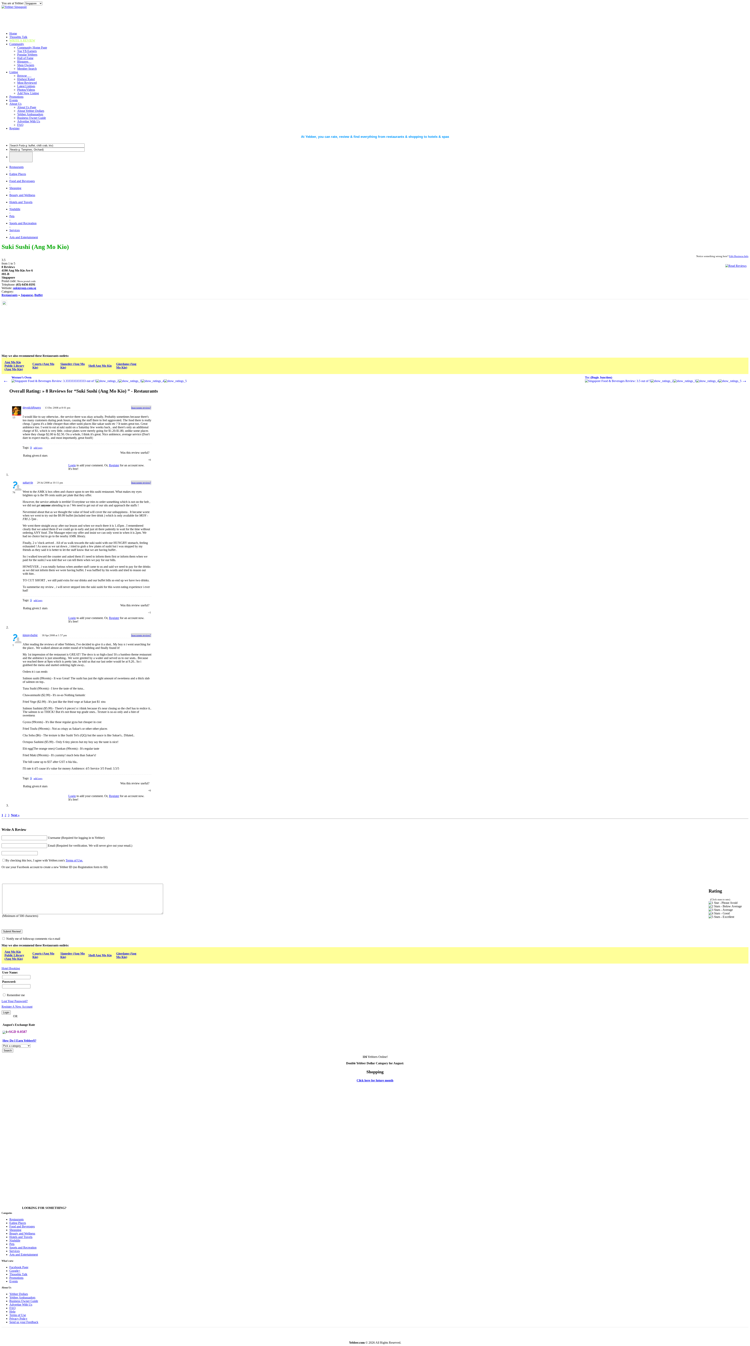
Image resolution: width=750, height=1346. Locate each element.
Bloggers (24, 61)
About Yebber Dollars (30, 110)
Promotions (16, 96)
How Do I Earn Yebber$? (19, 1040)
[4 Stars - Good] (719, 913)
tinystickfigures (32, 407)
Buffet (38, 295)
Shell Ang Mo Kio (100, 365)
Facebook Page (18, 1267)
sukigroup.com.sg (24, 288)
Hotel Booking (11, 968)
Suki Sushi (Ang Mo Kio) (35, 246)
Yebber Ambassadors (30, 114)
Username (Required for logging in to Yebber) (76, 837)
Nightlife (14, 209)
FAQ (20, 124)
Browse (24, 75)
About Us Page (26, 107)
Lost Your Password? (15, 1001)
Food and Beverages (22, 181)
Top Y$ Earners (27, 51)
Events (13, 100)
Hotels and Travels (20, 202)
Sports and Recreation (23, 223)
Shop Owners (25, 65)
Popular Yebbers (27, 54)
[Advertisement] (37, 324)
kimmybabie (30, 635)
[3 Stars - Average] (721, 910)
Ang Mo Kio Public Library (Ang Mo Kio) (14, 366)
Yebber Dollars (18, 1294)
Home (13, 33)
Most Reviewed (27, 82)
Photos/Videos (26, 89)
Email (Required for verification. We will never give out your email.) (90, 845)
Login (72, 465)
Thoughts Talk (18, 37)
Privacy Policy (18, 1318)
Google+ (14, 1270)
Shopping (15, 188)
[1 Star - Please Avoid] (723, 903)
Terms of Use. (74, 860)
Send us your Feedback (23, 1322)
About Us (15, 103)
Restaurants (16, 167)
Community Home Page (32, 47)
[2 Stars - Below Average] (725, 906)
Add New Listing (28, 93)
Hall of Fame (25, 58)
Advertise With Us (28, 121)
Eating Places (17, 174)
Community (16, 44)
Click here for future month (375, 1080)
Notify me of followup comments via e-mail (33, 938)
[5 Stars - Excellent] (721, 917)
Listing (13, 72)
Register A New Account (17, 1006)
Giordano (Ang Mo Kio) (126, 365)
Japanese (27, 295)
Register (14, 128)
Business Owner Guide (31, 117)
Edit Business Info (738, 256)
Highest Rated (26, 79)
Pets (11, 216)
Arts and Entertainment (23, 237)
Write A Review (22, 40)
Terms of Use (17, 1315)
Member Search (27, 68)
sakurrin (28, 482)
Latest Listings (26, 86)
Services (14, 230)
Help (12, 1311)
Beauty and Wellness (22, 195)
